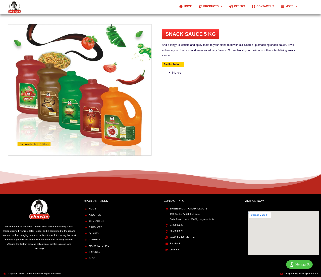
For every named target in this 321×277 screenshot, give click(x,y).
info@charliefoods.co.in (182, 237)
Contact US (96, 221)
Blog (92, 258)
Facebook (175, 243)
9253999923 (176, 231)
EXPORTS (94, 252)
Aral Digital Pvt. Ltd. (308, 273)
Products (95, 227)
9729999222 (176, 225)
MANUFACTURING (99, 245)
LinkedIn (174, 249)
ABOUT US (95, 214)
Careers (94, 239)
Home (92, 208)
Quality (94, 233)
